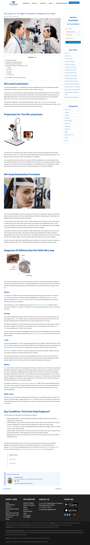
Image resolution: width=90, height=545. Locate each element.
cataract (8, 350)
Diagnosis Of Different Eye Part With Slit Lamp (16, 65)
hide (35, 57)
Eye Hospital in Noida (10, 534)
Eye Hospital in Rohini (70, 530)
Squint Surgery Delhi (45, 538)
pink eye (45, 305)
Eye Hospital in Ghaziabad (28, 532)
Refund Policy (34, 541)
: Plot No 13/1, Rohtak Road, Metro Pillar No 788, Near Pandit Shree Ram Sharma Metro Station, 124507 (32, 527)
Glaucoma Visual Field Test (72, 97)
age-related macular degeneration (28, 383)
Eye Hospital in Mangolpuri (53, 532)
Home (7, 503)
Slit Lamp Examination (10, 60)
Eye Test (67, 53)
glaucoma (30, 399)
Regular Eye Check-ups (71, 75)
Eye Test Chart (69, 58)
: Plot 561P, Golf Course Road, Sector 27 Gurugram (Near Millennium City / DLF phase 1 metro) (48, 525)
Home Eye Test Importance (72, 84)
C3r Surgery (27, 515)
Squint (66, 137)
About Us (8, 507)
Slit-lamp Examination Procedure (13, 63)
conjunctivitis (37, 305)
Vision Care (12, 459)
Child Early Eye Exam (70, 67)
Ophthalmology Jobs (12, 515)
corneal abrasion (38, 333)
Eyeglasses (68, 126)
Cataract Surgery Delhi (25, 538)
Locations (42, 3)
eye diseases (21, 299)
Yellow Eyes (12, 463)
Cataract (67, 112)
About (50, 3)
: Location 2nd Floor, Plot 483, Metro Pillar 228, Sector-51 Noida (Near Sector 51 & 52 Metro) (27, 523)
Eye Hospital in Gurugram (21, 534)
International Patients (61, 3)
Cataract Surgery (40, 449)
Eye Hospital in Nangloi (65, 532)
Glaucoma (67, 129)
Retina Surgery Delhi (35, 538)
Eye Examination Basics (71, 78)
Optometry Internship (12, 513)
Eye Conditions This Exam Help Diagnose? (15, 77)
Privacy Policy (28, 541)
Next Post (59, 488)
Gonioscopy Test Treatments (72, 89)
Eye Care (67, 118)
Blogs (7, 519)
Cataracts (9, 426)
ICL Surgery (26, 517)
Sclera (8, 67)
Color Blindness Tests (70, 70)
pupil (17, 154)
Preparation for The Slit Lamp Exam (13, 62)
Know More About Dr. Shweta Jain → (24, 483)
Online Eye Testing (70, 64)
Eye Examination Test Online (72, 86)
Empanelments (10, 505)
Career (8, 511)
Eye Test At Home (69, 61)
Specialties (26, 3)
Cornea (9, 69)
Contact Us (9, 517)
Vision (66, 140)
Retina (8, 73)
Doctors (34, 3)
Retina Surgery (22, 449)
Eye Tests (6, 16)
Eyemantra (11, 447)
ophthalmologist (14, 99)
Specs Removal (31, 449)
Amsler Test (68, 56)
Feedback (40, 541)
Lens (8, 71)
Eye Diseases (68, 120)
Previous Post (7, 488)
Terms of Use (45, 541)
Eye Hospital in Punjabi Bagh (77, 532)
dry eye (16, 318)
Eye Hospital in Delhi (17, 532)
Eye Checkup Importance (71, 81)
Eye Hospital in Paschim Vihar (46, 530)
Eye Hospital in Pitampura (59, 530)
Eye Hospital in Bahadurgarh (41, 532)
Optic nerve (10, 74)
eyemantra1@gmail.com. (52, 447)
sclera (52, 297)
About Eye (67, 109)
